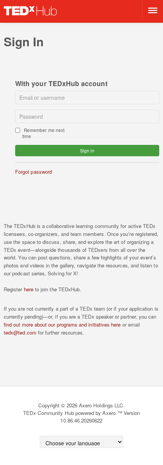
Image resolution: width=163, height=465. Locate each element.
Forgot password (33, 171)
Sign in (87, 151)
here (28, 289)
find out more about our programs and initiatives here (62, 324)
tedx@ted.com (20, 332)
